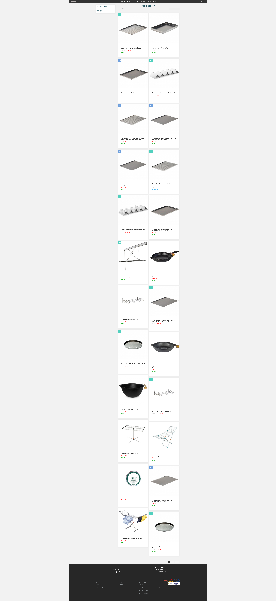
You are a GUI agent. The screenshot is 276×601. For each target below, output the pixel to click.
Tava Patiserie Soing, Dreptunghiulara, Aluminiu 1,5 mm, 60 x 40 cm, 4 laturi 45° (163, 501)
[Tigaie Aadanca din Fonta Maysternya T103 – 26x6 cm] (164, 347)
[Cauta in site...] (204, 1)
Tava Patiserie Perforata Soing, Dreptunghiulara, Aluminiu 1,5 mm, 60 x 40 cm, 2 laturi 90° (163, 184)
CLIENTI (119, 580)
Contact (97, 584)
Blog (97, 589)
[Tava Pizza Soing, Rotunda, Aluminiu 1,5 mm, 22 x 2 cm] (133, 344)
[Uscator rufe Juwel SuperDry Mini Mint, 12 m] (164, 437)
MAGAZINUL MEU (100, 580)
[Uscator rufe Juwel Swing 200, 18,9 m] (133, 434)
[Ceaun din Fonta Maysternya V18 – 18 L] (133, 390)
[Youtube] (116, 572)
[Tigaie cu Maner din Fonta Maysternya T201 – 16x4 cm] (164, 256)
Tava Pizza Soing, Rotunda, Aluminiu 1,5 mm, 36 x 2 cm (164, 546)
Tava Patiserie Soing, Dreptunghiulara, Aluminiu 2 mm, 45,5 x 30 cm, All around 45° (164, 139)
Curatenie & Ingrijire (101, 8)
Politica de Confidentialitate (102, 587)
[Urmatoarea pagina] (178, 562)
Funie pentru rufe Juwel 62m (127, 498)
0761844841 (160, 569)
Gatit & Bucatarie (100, 10)
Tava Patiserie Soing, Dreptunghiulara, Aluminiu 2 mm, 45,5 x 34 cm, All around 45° (133, 184)
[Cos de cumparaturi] (201, 1)
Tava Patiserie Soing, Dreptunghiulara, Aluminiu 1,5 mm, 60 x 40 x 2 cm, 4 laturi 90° (132, 93)
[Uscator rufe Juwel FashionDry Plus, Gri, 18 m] (133, 521)
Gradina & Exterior (100, 11)
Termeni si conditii (100, 586)
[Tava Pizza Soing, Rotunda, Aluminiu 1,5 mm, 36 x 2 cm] (164, 527)
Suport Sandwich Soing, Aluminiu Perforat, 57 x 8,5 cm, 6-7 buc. (133, 230)
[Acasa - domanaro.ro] (76, 1)
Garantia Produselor (122, 586)
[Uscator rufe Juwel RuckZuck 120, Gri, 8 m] (133, 300)
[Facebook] (113, 572)
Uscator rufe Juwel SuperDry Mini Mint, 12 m (162, 456)
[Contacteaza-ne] (198, 1)
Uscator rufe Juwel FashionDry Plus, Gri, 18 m (131, 538)
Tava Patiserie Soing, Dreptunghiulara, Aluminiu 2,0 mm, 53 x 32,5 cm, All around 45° (163, 321)
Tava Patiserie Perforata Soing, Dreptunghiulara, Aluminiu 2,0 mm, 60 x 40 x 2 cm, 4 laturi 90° (132, 47)
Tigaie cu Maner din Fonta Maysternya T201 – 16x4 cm (164, 275)
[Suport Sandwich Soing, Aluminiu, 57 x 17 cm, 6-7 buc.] (164, 73)
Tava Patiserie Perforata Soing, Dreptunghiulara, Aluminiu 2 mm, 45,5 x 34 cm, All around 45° (132, 139)
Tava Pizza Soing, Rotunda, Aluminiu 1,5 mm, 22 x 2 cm (133, 364)
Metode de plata (121, 582)
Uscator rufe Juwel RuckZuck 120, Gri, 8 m (130, 319)
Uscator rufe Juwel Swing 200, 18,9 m (129, 453)
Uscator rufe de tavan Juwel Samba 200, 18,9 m (132, 275)
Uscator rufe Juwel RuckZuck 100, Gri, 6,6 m (162, 411)
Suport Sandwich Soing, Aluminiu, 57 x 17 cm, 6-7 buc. (163, 93)
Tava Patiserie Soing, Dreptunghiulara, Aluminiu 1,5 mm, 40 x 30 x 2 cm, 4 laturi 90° (163, 230)
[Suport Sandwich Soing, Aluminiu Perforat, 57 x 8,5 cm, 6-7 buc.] (133, 210)
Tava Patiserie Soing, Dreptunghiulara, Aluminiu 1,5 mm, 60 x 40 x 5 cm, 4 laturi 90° (163, 47)
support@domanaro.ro (160, 571)
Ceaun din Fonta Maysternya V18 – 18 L (130, 409)
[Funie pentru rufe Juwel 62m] (133, 479)
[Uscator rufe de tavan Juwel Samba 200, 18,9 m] (133, 256)
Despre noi (98, 582)
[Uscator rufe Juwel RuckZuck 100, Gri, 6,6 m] (164, 392)
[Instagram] (119, 572)
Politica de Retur (121, 584)
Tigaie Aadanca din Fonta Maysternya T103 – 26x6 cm (163, 366)
